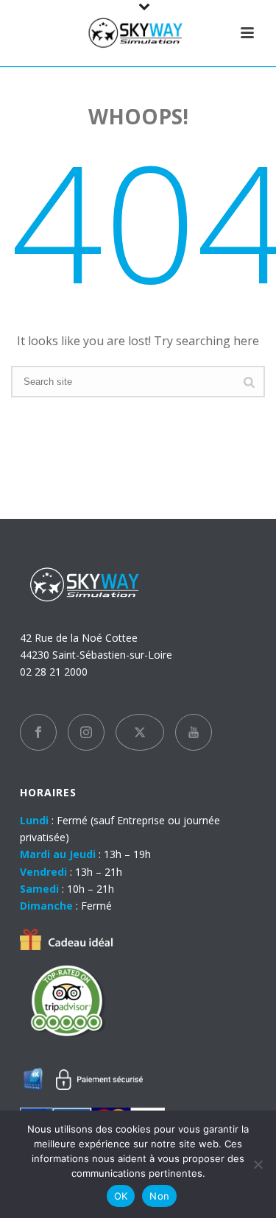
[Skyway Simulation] (138, 33)
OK (121, 1196)
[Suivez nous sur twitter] (140, 732)
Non (159, 1196)
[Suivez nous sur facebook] (38, 732)
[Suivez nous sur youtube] (193, 732)
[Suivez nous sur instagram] (86, 732)
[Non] (257, 1164)
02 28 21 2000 (54, 672)
